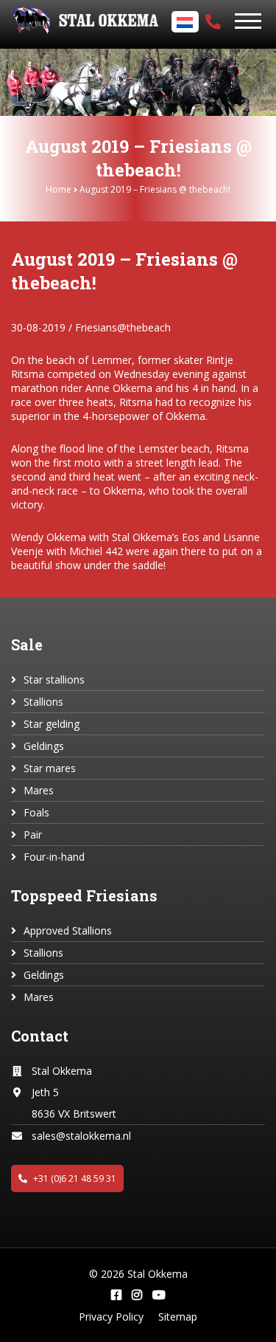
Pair (33, 834)
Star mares (50, 768)
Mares (39, 790)
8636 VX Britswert (74, 1114)
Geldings (44, 746)
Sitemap (177, 1317)
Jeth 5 (45, 1092)
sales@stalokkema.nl (81, 1136)
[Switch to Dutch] (187, 22)
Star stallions (54, 679)
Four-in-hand (54, 857)
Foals (36, 812)
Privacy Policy (111, 1317)
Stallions (43, 702)
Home (58, 189)
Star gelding (51, 724)
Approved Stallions (68, 930)
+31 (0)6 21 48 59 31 (73, 1178)
